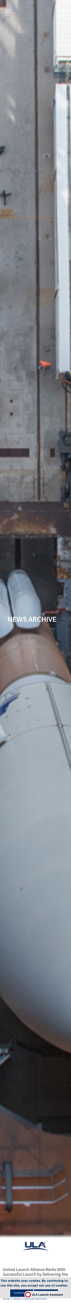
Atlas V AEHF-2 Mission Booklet (25, 1299)
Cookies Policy (22, 1293)
